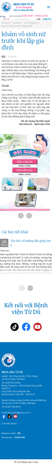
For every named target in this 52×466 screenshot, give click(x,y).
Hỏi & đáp (17, 23)
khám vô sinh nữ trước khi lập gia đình (17, 26)
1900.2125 (41, 15)
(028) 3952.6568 (12, 383)
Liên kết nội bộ (9, 423)
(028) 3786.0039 (13, 407)
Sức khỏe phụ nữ (31, 23)
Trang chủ (6, 23)
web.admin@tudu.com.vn (19, 412)
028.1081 (27, 15)
